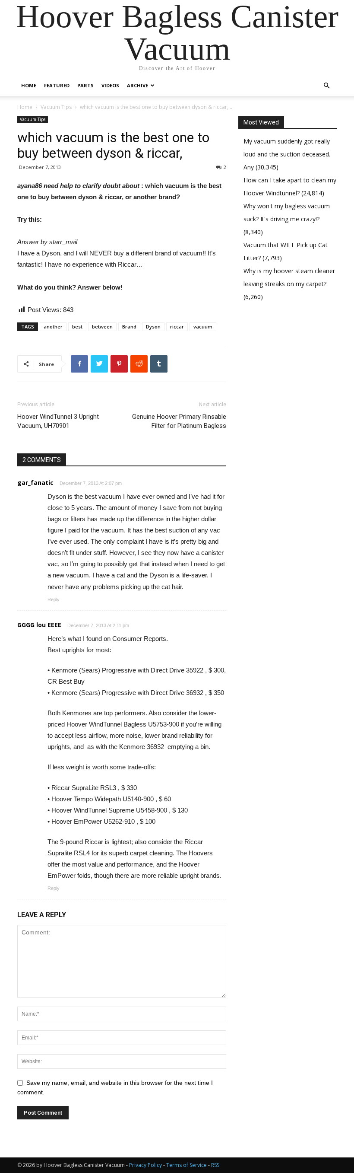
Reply (53, 599)
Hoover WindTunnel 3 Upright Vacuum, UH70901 (58, 421)
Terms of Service (186, 1165)
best (77, 326)
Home (28, 85)
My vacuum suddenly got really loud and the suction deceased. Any (286, 154)
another (53, 326)
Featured (57, 85)
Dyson (153, 326)
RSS (215, 1165)
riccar (177, 326)
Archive (137, 85)
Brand (129, 326)
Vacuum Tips (56, 107)
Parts (85, 85)
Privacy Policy (145, 1165)
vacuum (202, 326)
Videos (110, 85)
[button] (326, 86)
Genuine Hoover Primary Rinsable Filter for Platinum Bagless (179, 421)
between (102, 326)
